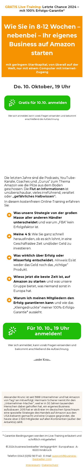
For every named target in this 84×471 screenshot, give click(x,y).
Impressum (33, 465)
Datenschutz (50, 465)
